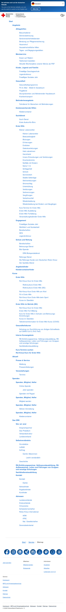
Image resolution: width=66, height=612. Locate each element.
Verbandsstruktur (25, 434)
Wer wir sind (21, 424)
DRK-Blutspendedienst (31, 253)
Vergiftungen (27, 195)
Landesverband (25, 437)
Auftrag (22, 450)
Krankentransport (26, 96)
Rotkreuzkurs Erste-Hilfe (32, 285)
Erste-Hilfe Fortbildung (27, 214)
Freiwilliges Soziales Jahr (28, 224)
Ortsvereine (23, 506)
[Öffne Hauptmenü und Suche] (62, 15)
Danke (25, 483)
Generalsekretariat (26, 525)
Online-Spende (25, 386)
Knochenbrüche (29, 160)
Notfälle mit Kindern (30, 163)
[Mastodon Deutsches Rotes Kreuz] (46, 552)
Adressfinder (24, 487)
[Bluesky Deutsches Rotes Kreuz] (52, 552)
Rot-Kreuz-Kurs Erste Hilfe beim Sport (33, 297)
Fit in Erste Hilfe (25, 294)
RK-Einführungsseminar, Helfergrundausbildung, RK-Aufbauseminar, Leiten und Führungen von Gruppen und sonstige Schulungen (39, 341)
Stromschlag (27, 183)
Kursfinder (23, 492)
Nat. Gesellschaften (30, 521)
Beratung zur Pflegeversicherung (31, 41)
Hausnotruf (23, 44)
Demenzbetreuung (26, 36)
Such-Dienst (24, 119)
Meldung (22, 364)
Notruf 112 (27, 166)
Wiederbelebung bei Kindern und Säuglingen (39, 204)
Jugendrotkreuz (25, 74)
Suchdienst (20, 115)
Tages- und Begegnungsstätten (31, 50)
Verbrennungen (28, 192)
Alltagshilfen (21, 29)
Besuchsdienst (24, 33)
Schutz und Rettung (24, 240)
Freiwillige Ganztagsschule (29, 71)
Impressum (6, 580)
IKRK (25, 516)
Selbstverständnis (23, 440)
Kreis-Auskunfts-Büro (27, 122)
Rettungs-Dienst (25, 257)
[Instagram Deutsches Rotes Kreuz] (13, 552)
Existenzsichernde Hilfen (26, 108)
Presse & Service (23, 360)
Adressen (20, 496)
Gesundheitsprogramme (28, 85)
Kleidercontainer (25, 112)
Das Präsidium (24, 431)
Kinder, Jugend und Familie (27, 68)
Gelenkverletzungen (30, 148)
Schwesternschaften (27, 509)
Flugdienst (23, 91)
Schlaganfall (27, 169)
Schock (25, 172)
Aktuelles (46, 568)
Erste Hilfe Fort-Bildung (28, 311)
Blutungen (26, 139)
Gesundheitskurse (23, 325)
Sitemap (5, 594)
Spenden (16, 378)
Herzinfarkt (27, 154)
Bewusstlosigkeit (29, 137)
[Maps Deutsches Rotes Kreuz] (39, 552)
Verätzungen (27, 189)
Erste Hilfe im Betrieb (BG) (27, 304)
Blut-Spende (24, 249)
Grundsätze (23, 444)
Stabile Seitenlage (29, 178)
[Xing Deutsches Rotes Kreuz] (26, 552)
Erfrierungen (27, 142)
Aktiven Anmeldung (26, 409)
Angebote (16, 25)
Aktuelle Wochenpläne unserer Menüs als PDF (37, 64)
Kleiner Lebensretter (27, 130)
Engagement (21, 220)
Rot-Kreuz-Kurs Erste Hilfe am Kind (32, 291)
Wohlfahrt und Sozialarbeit (29, 227)
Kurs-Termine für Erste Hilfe (29, 208)
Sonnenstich (27, 175)
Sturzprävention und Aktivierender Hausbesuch (37, 94)
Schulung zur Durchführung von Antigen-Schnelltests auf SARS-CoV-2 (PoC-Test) (39, 330)
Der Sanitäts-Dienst (26, 263)
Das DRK (16, 420)
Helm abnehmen (29, 151)
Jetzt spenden (28, 390)
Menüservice (21, 54)
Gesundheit (20, 81)
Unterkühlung (28, 186)
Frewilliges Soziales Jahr (28, 77)
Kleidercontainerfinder (25, 270)
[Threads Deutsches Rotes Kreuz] (59, 552)
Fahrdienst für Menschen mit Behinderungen (36, 104)
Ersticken (26, 145)
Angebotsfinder (22, 267)
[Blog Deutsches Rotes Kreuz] (33, 552)
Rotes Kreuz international (28, 512)
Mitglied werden (25, 401)
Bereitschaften (24, 230)
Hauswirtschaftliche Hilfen (29, 47)
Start (11, 21)
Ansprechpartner (25, 428)
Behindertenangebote (24, 100)
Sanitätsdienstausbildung (28, 346)
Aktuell (15, 356)
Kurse (14, 273)
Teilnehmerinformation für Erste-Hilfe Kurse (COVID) (39, 322)
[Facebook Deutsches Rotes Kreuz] (7, 552)
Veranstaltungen (22, 371)
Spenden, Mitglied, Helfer (26, 382)
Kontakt (19, 475)
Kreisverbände (24, 503)
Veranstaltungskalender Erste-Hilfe (32, 217)
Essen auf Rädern (26, 58)
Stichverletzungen (29, 181)
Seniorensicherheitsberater (29, 39)
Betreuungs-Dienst (26, 246)
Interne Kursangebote (25, 335)
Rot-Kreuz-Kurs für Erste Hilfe (30, 281)
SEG (21, 233)
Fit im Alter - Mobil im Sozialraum (32, 88)
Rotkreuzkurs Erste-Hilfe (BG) (34, 288)
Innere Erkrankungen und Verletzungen (38, 157)
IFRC (25, 518)
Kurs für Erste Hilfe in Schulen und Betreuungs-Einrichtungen (37, 315)
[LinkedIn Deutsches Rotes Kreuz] (20, 552)
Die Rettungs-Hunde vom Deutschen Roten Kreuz (38, 260)
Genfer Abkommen (30, 454)
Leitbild (22, 447)
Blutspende (26, 568)
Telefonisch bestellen (27, 61)
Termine (22, 375)
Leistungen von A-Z (50, 572)
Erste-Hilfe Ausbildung (27, 211)
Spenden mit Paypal (26, 394)
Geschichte (23, 461)
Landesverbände (25, 500)
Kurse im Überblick (26, 300)
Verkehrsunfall (28, 198)
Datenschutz (6, 597)
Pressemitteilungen (26, 367)
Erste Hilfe (20, 126)
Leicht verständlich (33, 458)
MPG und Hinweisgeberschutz (12, 583)
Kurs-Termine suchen (24, 350)
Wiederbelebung (29, 201)
